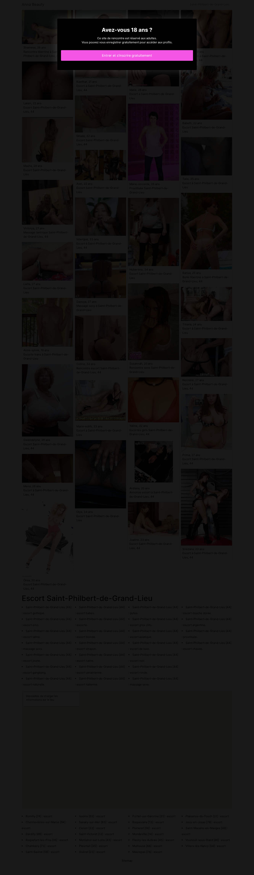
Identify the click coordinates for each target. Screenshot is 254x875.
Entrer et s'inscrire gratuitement (127, 55)
